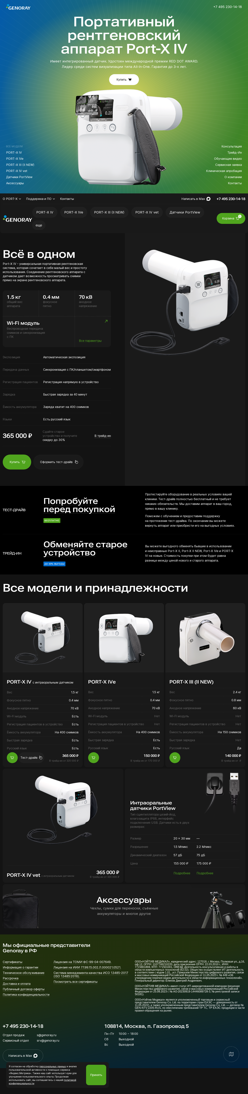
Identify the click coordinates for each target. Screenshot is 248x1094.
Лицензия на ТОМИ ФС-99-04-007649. (82, 962)
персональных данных (52, 1066)
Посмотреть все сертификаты (75, 981)
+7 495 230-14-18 (23, 1026)
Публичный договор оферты (23, 989)
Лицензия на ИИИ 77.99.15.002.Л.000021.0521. (87, 967)
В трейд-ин (102, 436)
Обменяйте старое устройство (85, 548)
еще (39, 225)
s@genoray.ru (46, 1035)
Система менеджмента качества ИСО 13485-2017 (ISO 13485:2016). (91, 974)
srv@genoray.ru (48, 1040)
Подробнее (182, 873)
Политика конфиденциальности (26, 994)
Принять (96, 1075)
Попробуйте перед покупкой (79, 505)
